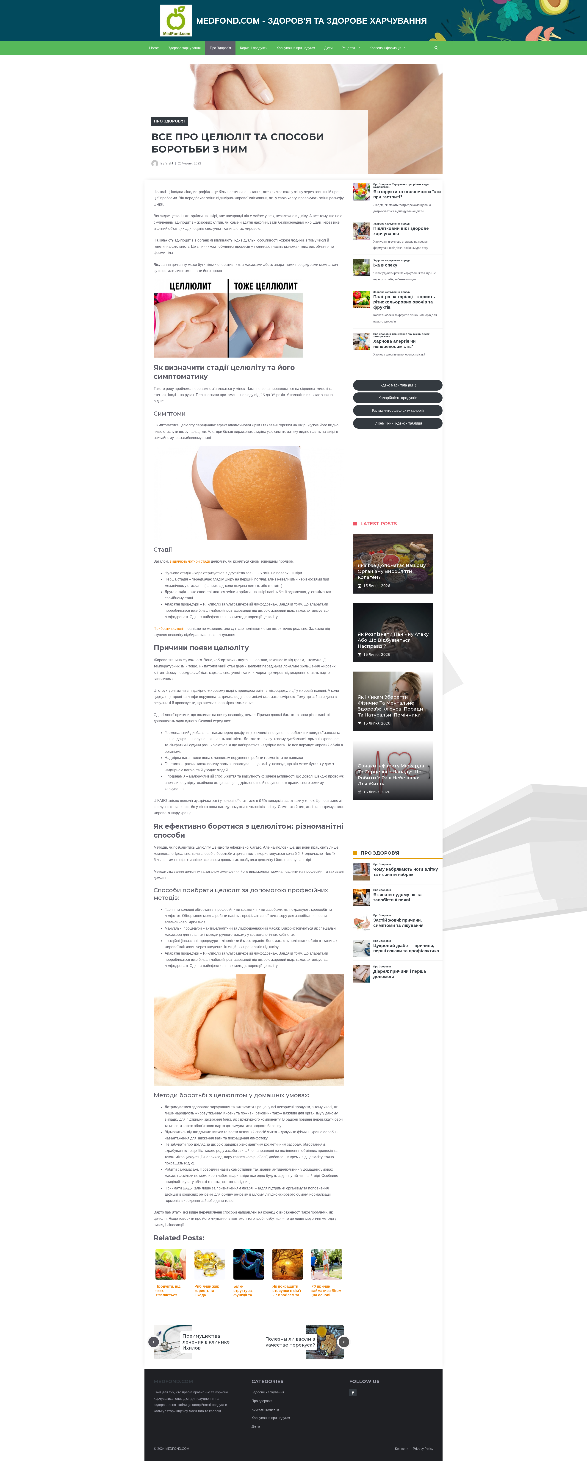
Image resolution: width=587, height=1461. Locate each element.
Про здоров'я (262, 1401)
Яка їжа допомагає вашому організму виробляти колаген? (392, 571)
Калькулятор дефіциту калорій (398, 410)
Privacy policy (423, 1449)
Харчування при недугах (296, 48)
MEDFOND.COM (177, 1449)
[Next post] (344, 1342)
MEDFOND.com (173, 1381)
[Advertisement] (398, 479)
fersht (169, 163)
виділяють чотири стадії (190, 561)
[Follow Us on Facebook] (353, 1392)
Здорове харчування (184, 48)
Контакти (401, 1449)
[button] (436, 48)
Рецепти (348, 48)
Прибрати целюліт (169, 628)
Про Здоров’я (220, 48)
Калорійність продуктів (398, 397)
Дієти (328, 48)
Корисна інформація (385, 48)
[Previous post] (154, 1342)
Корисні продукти (253, 48)
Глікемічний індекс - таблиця (398, 423)
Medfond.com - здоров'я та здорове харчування (311, 20)
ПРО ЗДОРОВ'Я (379, 853)
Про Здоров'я (169, 121)
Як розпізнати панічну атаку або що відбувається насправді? (393, 640)
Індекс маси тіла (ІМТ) (397, 385)
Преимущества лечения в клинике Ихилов (206, 1342)
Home (154, 48)
